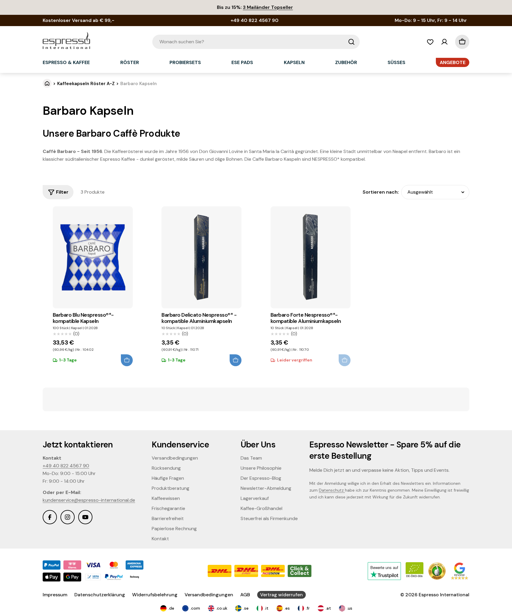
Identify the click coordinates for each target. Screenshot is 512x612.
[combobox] (256, 42)
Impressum (55, 595)
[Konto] (444, 41)
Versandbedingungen (209, 595)
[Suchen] (351, 41)
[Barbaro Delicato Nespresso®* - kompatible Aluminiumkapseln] (201, 257)
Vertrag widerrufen (281, 595)
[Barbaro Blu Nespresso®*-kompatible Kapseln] (93, 257)
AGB (245, 595)
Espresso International (444, 595)
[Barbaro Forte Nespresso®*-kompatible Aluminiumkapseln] (311, 257)
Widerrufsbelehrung (154, 595)
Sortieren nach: (381, 192)
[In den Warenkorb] (127, 360)
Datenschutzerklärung (99, 595)
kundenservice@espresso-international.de (89, 500)
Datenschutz (332, 490)
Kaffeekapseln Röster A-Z (86, 84)
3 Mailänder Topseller (268, 7)
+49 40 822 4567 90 (66, 466)
